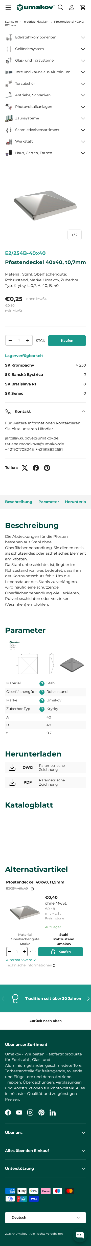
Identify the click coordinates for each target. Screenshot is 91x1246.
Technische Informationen (29, 965)
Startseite (11, 21)
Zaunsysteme (27, 118)
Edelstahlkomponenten (35, 37)
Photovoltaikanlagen (33, 106)
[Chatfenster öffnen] (80, 1235)
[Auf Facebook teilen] (35, 467)
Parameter (48, 501)
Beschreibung (18, 501)
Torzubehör (25, 83)
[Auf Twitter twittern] (24, 467)
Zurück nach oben (46, 1021)
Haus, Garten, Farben (33, 153)
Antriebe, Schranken (33, 95)
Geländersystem (29, 49)
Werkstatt (24, 141)
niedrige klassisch (36, 21)
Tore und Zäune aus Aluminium (43, 72)
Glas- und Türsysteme (34, 60)
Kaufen (67, 340)
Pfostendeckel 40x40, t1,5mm (35, 882)
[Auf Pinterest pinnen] (47, 467)
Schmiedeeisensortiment (37, 129)
